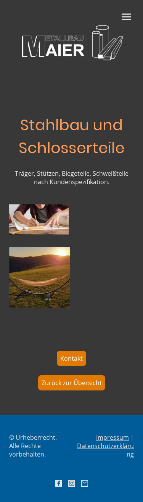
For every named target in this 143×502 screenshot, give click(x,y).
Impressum (112, 437)
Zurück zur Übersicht (72, 383)
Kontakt (71, 358)
